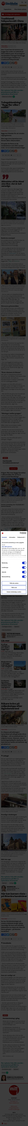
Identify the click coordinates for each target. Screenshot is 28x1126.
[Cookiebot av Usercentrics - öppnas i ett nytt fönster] (20, 533)
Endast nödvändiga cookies (14, 591)
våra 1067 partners (7, 546)
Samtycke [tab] (4, 537)
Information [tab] (12, 537)
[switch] (24, 567)
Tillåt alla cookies (14, 583)
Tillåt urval (14, 587)
